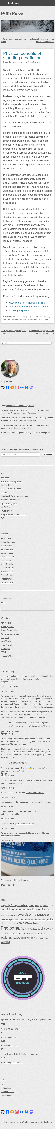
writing (5, 942)
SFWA (3, 652)
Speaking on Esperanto (13, 1062)
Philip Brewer (13, 13)
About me (5, 477)
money (15, 922)
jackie (50, 919)
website (14, 937)
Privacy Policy (6, 510)
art (18, 905)
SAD (14, 933)
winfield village (25, 937)
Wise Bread (38, 938)
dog (51, 905)
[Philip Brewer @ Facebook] (7, 387)
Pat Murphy (5, 648)
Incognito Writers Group (11, 499)
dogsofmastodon (23, 909)
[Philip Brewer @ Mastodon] (31, 387)
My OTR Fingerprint (9, 503)
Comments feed (7, 1091)
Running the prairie (19, 310)
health (20, 919)
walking (6, 937)
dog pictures (8, 909)
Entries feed (6, 1087)
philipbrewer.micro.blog (10, 731)
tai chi (40, 319)
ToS (2, 518)
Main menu (15, 3)
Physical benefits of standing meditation (22, 55)
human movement (39, 919)
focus (46, 316)
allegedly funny (9, 905)
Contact (4, 492)
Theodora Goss (7, 578)
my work (23, 923)
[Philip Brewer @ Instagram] (17, 387)
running (6, 933)
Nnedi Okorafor (7, 564)
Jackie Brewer (6, 545)
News (23, 316)
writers (45, 938)
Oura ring (32, 923)
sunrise (33, 933)
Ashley (24, 905)
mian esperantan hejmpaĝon (29, 413)
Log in (3, 1084)
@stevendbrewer (17, 738)
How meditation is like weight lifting (27, 302)
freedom (5, 919)
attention (39, 316)
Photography (13, 928)
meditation (17, 319)
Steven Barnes (7, 571)
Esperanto (12, 914)
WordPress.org (7, 1095)
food (46, 914)
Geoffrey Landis (7, 626)
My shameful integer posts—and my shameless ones (41, 40)
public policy (45, 928)
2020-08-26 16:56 (11, 1045)
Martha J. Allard (7, 556)
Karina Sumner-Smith (10, 633)
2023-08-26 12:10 (11, 1028)
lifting (3, 923)
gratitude (14, 919)
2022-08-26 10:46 (11, 1037)
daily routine (44, 905)
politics (34, 928)
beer (31, 905)
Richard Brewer (7, 567)
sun (28, 933)
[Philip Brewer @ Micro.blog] (12, 387)
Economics (38, 909)
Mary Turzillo (6, 560)
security (21, 933)
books (37, 906)
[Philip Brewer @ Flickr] (22, 387)
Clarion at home (7, 485)
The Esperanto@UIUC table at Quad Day (21, 1054)
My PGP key (6, 507)
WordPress (26, 1122)
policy (28, 928)
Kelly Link (5, 637)
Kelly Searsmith (7, 549)
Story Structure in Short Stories (14, 514)
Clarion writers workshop (11, 488)
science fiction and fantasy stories (20, 405)
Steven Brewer (7, 575)
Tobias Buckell (7, 582)
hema (25, 919)
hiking (30, 919)
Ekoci (3, 602)
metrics (8, 923)
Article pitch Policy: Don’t (11, 481)
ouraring (39, 923)
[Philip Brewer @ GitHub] (3, 387)
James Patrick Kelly (9, 630)
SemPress (48, 1122)
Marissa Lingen (7, 553)
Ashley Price (6, 538)
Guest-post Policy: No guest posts (15, 496)
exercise (24, 914)
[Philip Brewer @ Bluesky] (26, 387)
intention (7, 319)
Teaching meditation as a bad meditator (29, 306)
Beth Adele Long (8, 542)
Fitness (15, 316)
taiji (46, 319)
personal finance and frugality (18, 428)
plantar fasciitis (30, 319)
